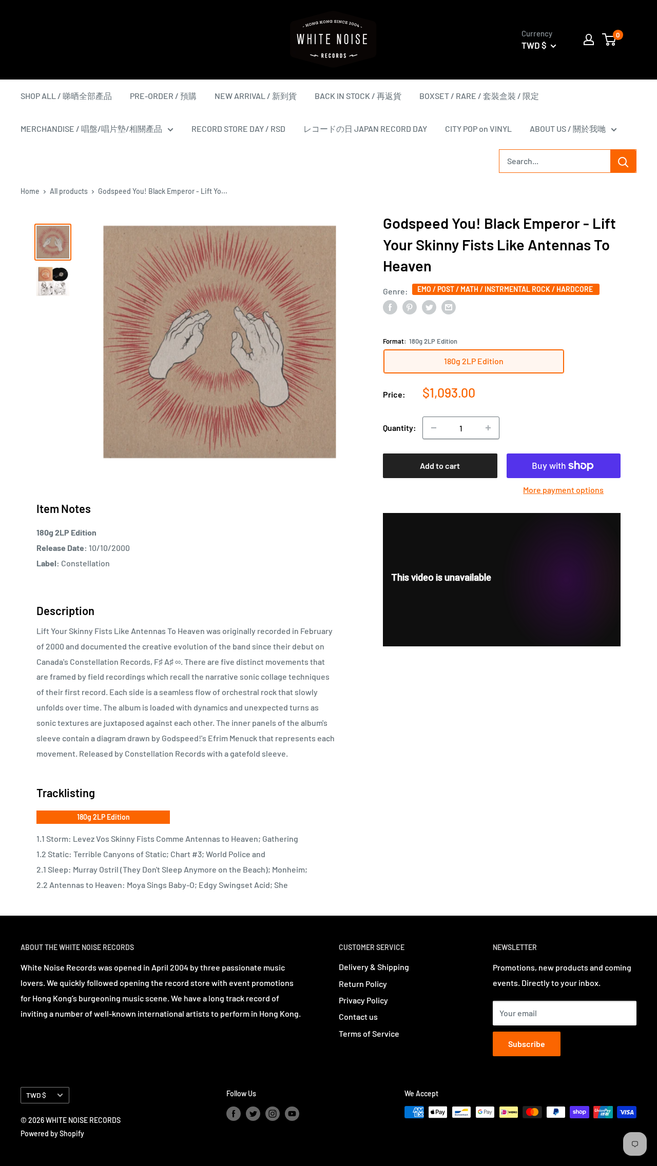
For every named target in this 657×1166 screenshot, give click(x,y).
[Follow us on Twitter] (253, 1113)
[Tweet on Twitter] (429, 306)
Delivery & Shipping (374, 967)
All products (69, 191)
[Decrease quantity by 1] (434, 428)
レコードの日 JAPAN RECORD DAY (365, 128)
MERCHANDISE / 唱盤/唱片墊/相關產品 (91, 128)
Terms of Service (369, 1033)
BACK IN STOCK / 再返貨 (358, 96)
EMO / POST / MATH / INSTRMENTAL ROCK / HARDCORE (505, 288)
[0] (609, 39)
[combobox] (554, 161)
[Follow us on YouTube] (292, 1113)
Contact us (358, 1016)
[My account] (589, 39)
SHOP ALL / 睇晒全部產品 (66, 96)
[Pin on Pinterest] (409, 306)
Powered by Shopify (52, 1133)
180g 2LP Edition (103, 817)
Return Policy (363, 984)
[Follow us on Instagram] (272, 1113)
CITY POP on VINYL (478, 128)
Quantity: (399, 427)
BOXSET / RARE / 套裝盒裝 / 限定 (479, 96)
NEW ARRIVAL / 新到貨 (256, 96)
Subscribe (526, 1044)
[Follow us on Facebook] (233, 1113)
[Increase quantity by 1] (488, 428)
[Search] (623, 161)
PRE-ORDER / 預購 (163, 96)
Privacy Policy (363, 1000)
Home (30, 191)
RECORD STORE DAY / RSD (238, 128)
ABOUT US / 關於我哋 (568, 128)
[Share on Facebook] (390, 306)
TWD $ (36, 1095)
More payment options (563, 490)
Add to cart (440, 465)
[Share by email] (448, 306)
